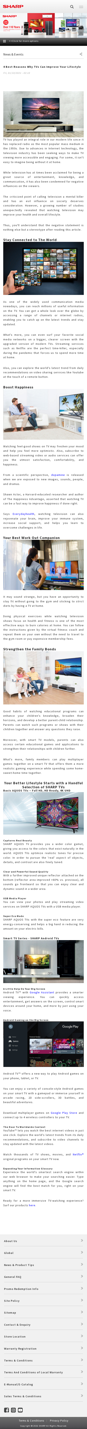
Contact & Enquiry (17, 1324)
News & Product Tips (19, 1265)
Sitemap (10, 1312)
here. (32, 1205)
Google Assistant (42, 992)
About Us (10, 1241)
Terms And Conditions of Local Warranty (33, 1372)
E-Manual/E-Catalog (18, 1384)
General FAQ (12, 1277)
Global (9, 1253)
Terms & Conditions (18, 1360)
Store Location (15, 1336)
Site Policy (12, 1301)
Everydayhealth (23, 514)
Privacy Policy (59, 1420)
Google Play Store (64, 1113)
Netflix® (78, 1154)
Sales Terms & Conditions (22, 1396)
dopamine (58, 475)
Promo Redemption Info (21, 1289)
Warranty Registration (20, 1348)
